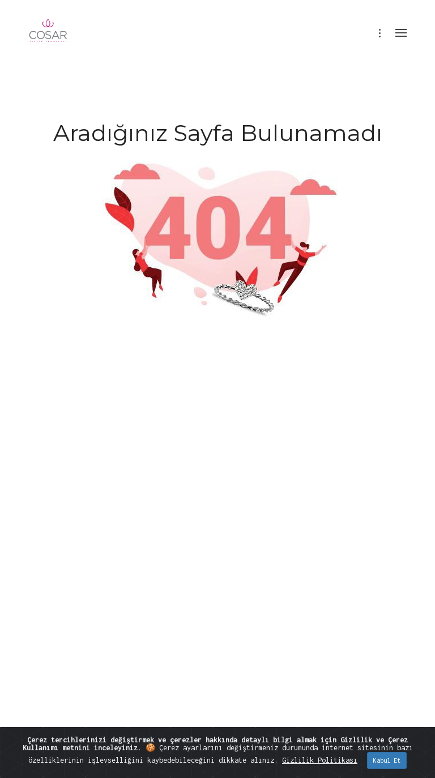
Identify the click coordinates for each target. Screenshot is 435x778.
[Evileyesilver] (48, 38)
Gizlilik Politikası (319, 760)
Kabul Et (386, 760)
